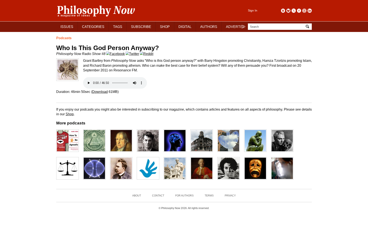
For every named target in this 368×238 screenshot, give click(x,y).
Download (100, 92)
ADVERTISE (236, 27)
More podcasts (70, 123)
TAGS (117, 27)
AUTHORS (208, 27)
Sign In (252, 10)
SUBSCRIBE (141, 27)
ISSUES (66, 27)
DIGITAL (184, 27)
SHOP (165, 27)
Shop (70, 114)
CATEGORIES (93, 27)
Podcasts (64, 38)
